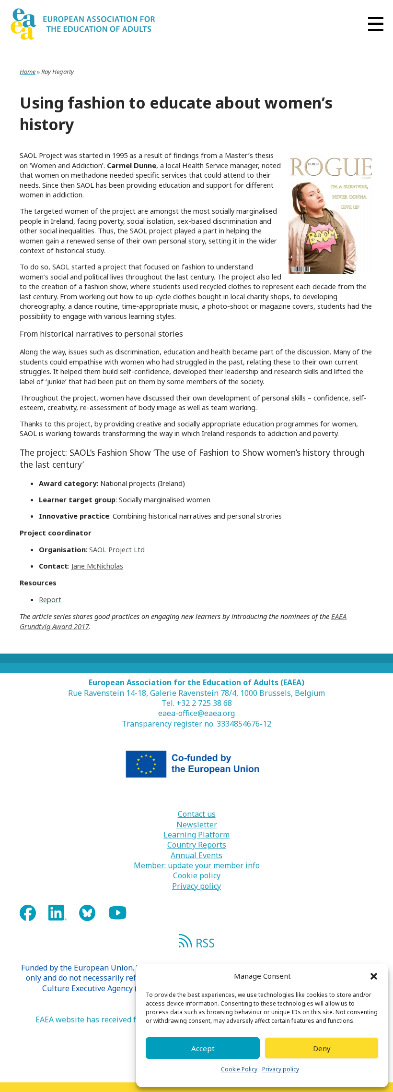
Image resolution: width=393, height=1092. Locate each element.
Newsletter (196, 825)
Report (50, 599)
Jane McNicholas (97, 565)
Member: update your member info (197, 866)
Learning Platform (196, 835)
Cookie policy (196, 876)
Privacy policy (280, 1069)
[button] (374, 976)
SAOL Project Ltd (117, 549)
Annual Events (196, 855)
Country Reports (196, 845)
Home (27, 71)
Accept (203, 1048)
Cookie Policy (239, 1069)
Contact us (197, 814)
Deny (322, 1048)
